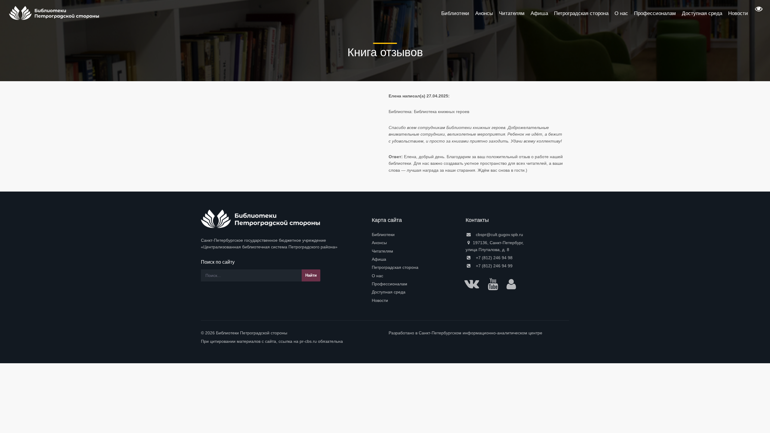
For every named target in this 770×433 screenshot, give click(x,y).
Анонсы (379, 242)
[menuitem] (415, 234)
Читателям (382, 251)
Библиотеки (383, 234)
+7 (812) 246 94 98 (494, 257)
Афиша (379, 259)
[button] (758, 10)
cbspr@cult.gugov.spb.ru (499, 234)
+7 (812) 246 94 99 (494, 265)
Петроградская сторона (395, 267)
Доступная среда (388, 292)
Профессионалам (389, 283)
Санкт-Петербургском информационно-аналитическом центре (480, 332)
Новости (380, 300)
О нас (377, 275)
